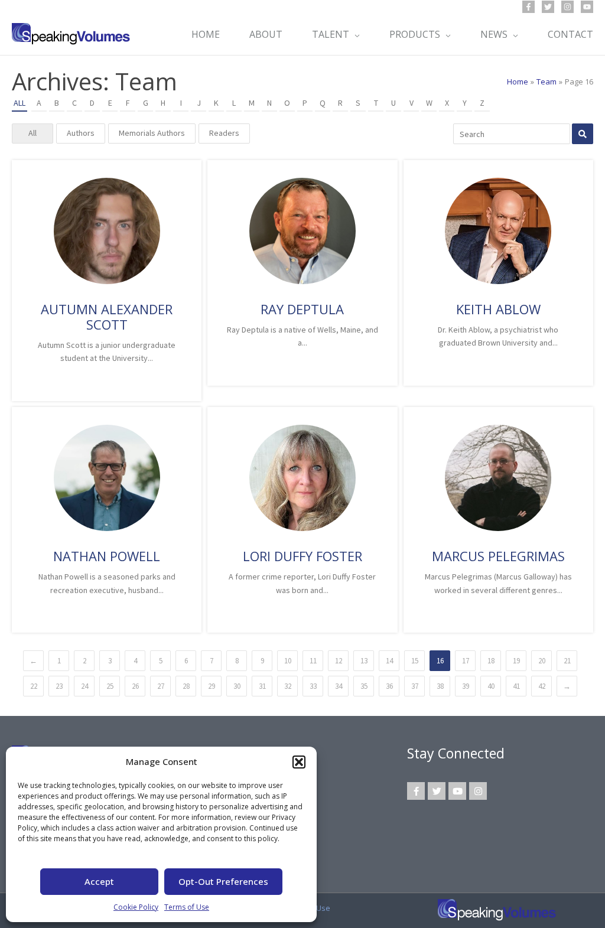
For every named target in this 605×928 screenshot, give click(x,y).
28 (186, 686)
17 (465, 661)
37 (414, 686)
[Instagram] (567, 7)
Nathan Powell (106, 556)
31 (262, 686)
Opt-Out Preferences (223, 881)
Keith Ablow (498, 309)
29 (211, 686)
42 (541, 686)
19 (516, 661)
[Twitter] (548, 7)
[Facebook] (528, 7)
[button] (299, 762)
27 (160, 686)
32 (287, 686)
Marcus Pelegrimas (498, 556)
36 (389, 686)
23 (59, 686)
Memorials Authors (152, 133)
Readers (224, 133)
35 (363, 686)
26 (135, 686)
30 (236, 686)
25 (109, 686)
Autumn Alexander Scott (107, 316)
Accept (99, 881)
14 (389, 661)
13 (363, 661)
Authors (81, 133)
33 (313, 686)
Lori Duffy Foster (302, 556)
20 (541, 661)
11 (313, 661)
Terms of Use (186, 907)
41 (516, 686)
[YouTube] (587, 7)
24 (84, 686)
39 (465, 686)
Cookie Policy (135, 907)
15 (414, 661)
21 (567, 661)
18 (491, 661)
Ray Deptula (302, 309)
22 (33, 686)
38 (440, 686)
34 (338, 686)
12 (338, 661)
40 (491, 686)
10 (287, 661)
